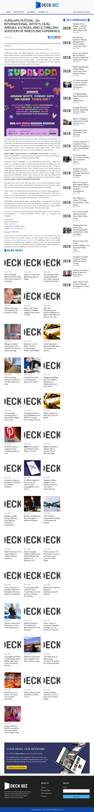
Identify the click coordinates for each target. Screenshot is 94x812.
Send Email (12, 224)
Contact (44, 796)
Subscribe (76, 797)
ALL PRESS (31, 12)
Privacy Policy (45, 790)
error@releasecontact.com (24, 240)
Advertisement (46, 793)
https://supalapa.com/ (18, 228)
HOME (8, 12)
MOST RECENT (19, 12)
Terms (43, 787)
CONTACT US (43, 12)
